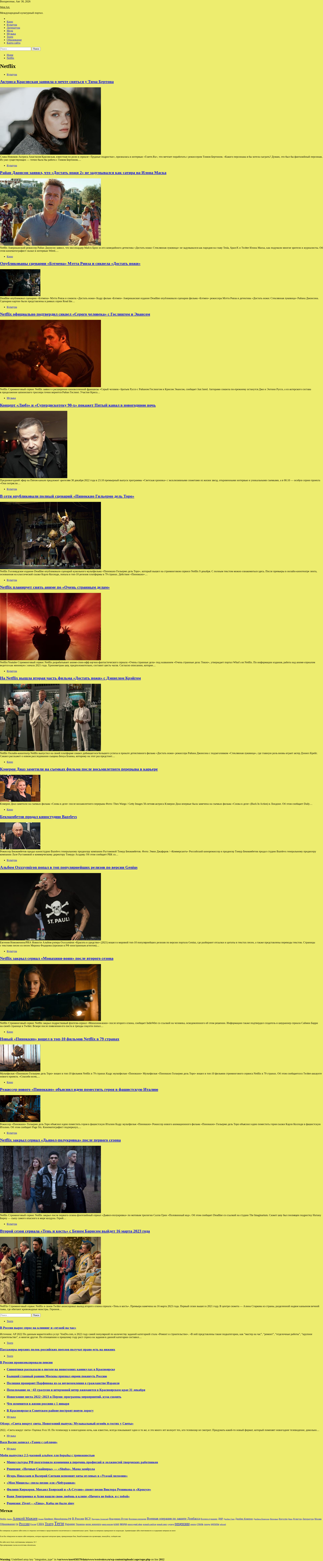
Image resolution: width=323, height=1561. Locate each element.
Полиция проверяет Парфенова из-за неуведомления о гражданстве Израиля (63, 1383)
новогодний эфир (135, 1524)
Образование (14, 39)
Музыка (11, 33)
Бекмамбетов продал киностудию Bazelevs (38, 816)
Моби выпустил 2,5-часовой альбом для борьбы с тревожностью (47, 1455)
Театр (10, 36)
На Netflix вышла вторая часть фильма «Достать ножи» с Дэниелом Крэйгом (70, 678)
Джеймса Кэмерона (261, 1519)
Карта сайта (13, 42)
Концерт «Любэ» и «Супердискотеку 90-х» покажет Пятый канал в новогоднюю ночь (78, 405)
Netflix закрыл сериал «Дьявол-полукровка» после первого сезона (60, 1140)
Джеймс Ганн (229, 1519)
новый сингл (162, 1524)
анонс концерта (93, 1524)
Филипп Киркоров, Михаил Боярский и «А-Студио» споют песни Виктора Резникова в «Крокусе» (79, 1489)
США (40, 1524)
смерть (193, 1524)
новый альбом (149, 1524)
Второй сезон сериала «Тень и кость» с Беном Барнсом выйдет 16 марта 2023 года (75, 1231)
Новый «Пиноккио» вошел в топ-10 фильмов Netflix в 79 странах (59, 1039)
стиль (200, 1524)
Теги (59, 1523)
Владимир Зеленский (100, 1519)
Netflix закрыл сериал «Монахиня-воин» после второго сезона (56, 958)
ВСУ (88, 1518)
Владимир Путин (118, 1518)
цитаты (215, 1524)
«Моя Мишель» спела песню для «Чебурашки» (41, 1482)
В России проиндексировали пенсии (26, 1362)
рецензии (182, 1524)
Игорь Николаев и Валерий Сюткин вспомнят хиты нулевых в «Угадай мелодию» (67, 1476)
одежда (171, 1524)
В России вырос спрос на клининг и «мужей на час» (38, 1327)
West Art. (5, 7)
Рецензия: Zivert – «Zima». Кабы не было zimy (40, 1503)
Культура (12, 24)
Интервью (274, 1519)
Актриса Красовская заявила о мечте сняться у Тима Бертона (57, 81)
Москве (318, 1519)
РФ (17, 1524)
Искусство (283, 1519)
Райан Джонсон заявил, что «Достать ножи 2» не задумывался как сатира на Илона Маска (83, 172)
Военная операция (137, 1519)
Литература (13, 27)
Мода (10, 30)
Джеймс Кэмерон (244, 1518)
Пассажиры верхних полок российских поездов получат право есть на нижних (57, 1349)
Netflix (3, 1519)
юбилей (223, 1524)
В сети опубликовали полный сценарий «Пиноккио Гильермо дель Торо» (67, 496)
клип (116, 1524)
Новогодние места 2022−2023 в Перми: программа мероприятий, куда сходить (64, 1396)
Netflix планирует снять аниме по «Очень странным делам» (55, 587)
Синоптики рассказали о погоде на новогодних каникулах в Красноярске (61, 1369)
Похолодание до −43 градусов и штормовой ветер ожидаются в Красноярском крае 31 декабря (76, 1390)
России (24, 1524)
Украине (70, 1524)
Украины (80, 1524)
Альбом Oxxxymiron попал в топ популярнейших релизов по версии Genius (68, 867)
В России (78, 1518)
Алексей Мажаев (25, 1518)
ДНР (220, 1518)
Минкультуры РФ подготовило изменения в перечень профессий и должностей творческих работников (82, 1462)
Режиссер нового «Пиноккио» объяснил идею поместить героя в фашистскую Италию (79, 1089)
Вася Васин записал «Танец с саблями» (29, 1442)
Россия (33, 1524)
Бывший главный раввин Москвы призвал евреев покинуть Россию (57, 1376)
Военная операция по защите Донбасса (173, 1518)
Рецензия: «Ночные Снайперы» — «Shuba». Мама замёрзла (51, 1469)
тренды (207, 1524)
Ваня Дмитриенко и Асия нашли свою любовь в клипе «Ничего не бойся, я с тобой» (68, 1496)
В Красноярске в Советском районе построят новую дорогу (50, 1410)
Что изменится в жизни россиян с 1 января (38, 1403)
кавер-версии (107, 1524)
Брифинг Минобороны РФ (57, 1519)
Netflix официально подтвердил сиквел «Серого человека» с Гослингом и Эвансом (75, 314)
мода (123, 1524)
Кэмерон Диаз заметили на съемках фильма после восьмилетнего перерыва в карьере (79, 769)
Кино (10, 21)
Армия (41, 1519)
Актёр (9, 1519)
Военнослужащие (209, 1519)
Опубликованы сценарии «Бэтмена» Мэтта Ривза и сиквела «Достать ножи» (70, 263)
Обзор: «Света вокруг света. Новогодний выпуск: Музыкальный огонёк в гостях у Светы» (67, 1423)
